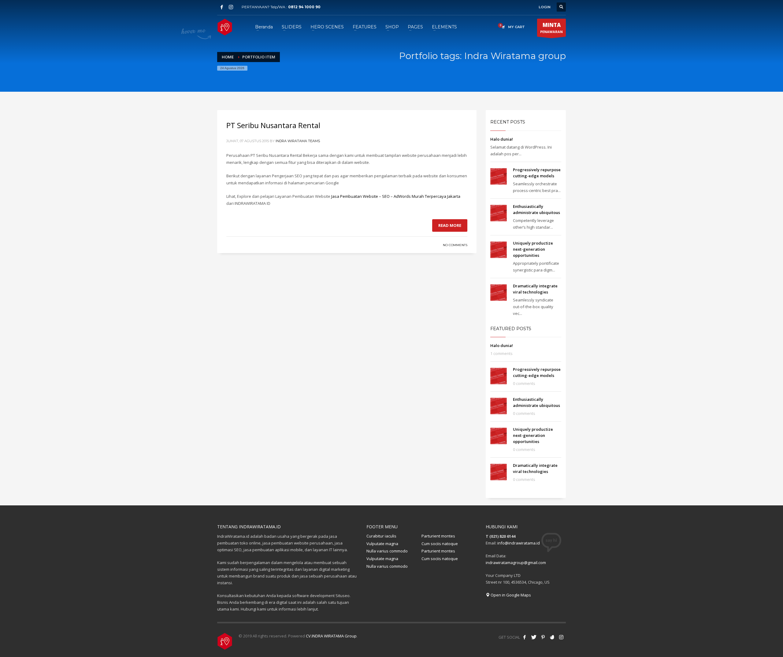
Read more (449, 225)
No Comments (455, 245)
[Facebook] (221, 7)
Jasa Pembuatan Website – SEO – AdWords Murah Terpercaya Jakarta (395, 196)
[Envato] (552, 637)
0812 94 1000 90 (304, 7)
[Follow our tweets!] (533, 637)
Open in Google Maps (510, 595)
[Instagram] (231, 7)
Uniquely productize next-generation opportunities (533, 249)
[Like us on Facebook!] (524, 637)
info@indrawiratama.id (518, 543)
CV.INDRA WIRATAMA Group (331, 636)
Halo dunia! (501, 139)
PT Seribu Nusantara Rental (273, 125)
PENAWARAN (551, 27)
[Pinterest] (542, 637)
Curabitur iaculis (381, 536)
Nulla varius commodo (387, 551)
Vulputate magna (382, 543)
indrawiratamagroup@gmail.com (516, 562)
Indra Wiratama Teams (298, 141)
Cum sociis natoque (439, 543)
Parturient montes (438, 536)
